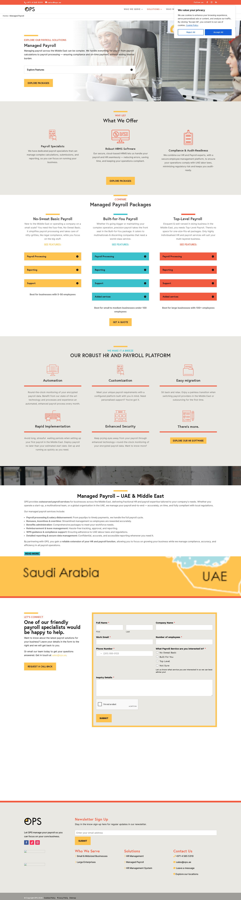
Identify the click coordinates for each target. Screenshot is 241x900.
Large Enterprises (86, 862)
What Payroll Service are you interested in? (181, 648)
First (98, 632)
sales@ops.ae (59, 655)
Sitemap (72, 898)
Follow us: (199, 2)
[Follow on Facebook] (26, 842)
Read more (32, 553)
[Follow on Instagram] (37, 842)
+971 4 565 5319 (34, 2)
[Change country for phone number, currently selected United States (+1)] (99, 653)
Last (128, 632)
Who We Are (173, 9)
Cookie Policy (192, 25)
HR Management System (139, 868)
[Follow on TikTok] (32, 842)
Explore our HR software (188, 440)
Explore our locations (187, 874)
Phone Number (105, 648)
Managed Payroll (135, 862)
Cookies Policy (50, 898)
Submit (104, 718)
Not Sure (164, 665)
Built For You (166, 657)
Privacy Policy (62, 898)
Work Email (103, 637)
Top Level (165, 661)
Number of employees (169, 637)
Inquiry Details (105, 677)
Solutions (153, 9)
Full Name (102, 622)
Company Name (165, 622)
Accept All (218, 32)
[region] (204, 22)
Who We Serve (132, 9)
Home (5, 16)
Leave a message (185, 868)
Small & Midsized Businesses (92, 856)
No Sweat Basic (168, 652)
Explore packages (38, 83)
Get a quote (120, 322)
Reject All (190, 32)
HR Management (135, 856)
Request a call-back (40, 666)
